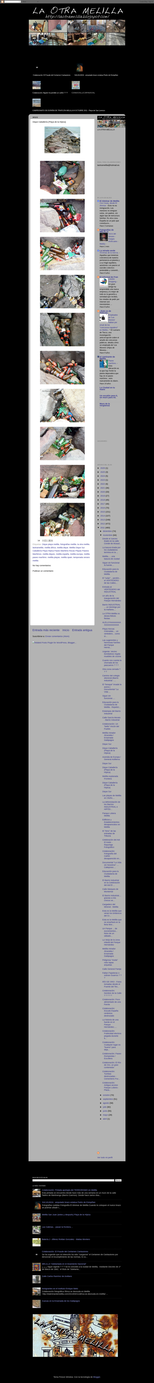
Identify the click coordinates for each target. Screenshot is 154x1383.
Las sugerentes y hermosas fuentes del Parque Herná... (111, 644)
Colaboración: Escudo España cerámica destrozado (110, 1012)
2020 (103, 492)
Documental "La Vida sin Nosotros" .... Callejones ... (111, 864)
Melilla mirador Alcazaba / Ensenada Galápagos (109, 736)
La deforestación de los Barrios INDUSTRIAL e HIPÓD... (111, 805)
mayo (105, 1115)
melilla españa (62, 554)
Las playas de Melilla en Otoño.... (111, 796)
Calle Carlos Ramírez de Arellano (57, 1276)
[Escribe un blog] (45, 540)
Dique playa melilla (50, 544)
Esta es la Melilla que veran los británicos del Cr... (112, 913)
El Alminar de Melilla (109, 201)
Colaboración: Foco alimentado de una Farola (111, 1001)
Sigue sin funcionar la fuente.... (111, 564)
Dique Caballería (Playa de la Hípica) (109, 750)
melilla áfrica (50, 547)
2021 (103, 488)
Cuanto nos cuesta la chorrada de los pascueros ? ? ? (111, 662)
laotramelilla (38, 547)
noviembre (108, 535)
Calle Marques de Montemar (110, 890)
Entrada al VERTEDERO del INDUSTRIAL (111, 589)
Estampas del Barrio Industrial (111, 712)
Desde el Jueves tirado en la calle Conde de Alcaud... (111, 541)
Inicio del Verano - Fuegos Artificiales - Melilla (109, 239)
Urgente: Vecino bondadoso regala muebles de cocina (111, 654)
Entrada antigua (82, 630)
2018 (103, 500)
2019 (103, 496)
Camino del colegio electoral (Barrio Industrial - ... (111, 678)
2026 (103, 468)
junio (105, 1111)
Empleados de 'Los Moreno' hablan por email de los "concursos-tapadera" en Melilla (109, 322)
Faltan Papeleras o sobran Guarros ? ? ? (112, 975)
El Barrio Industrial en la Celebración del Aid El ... (111, 882)
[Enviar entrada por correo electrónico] (38, 540)
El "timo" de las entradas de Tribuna (109, 833)
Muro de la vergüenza (105, 405)
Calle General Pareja (111, 969)
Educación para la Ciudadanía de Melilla (110, 571)
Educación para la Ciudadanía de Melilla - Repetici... (111, 704)
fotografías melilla (68, 544)
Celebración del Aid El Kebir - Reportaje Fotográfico (111, 843)
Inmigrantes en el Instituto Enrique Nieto (60, 1288)
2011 (102, 528)
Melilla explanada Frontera (110, 777)
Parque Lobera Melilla (109, 814)
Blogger (96, 1377)
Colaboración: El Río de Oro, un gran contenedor (111, 1065)
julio (105, 1107)
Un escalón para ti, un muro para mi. (109, 397)
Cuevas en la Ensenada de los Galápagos (61, 1301)
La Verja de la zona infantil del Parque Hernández (111, 942)
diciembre (107, 531)
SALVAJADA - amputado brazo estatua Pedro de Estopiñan (96, 75)
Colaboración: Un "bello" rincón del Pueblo (110, 726)
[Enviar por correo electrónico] (43, 540)
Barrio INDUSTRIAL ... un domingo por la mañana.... (111, 607)
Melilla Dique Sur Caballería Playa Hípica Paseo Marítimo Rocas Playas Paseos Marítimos (61, 550)
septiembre (108, 1099)
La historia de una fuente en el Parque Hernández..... (110, 1023)
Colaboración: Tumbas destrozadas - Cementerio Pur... (111, 1075)
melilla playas (54, 557)
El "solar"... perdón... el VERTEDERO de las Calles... (111, 580)
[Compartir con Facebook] (50, 540)
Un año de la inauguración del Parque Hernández (111, 598)
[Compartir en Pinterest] (52, 540)
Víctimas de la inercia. (109, 253)
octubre (106, 1095)
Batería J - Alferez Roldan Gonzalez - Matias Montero (66, 1239)
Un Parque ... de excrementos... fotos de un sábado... (109, 932)
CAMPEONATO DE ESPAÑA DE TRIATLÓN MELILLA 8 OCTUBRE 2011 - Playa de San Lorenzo (68, 110)
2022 (103, 484)
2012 (103, 524)
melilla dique (62, 547)
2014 (103, 516)
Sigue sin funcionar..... (108, 697)
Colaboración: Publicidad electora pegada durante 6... (111, 1034)
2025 (103, 472)
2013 (103, 520)
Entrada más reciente (46, 630)
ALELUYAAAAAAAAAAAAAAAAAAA (111, 623)
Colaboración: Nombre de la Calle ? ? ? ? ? (111, 993)
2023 (103, 480)
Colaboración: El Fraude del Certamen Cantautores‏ (51, 75)
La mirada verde (107, 250)
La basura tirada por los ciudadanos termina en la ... (111, 549)
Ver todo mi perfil (105, 1157)
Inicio (65, 630)
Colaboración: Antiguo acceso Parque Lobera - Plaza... (110, 1086)
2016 (103, 508)
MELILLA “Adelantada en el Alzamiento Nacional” (64, 1264)
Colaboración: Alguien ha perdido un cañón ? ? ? (50, 93)
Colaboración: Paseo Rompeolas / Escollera (111, 1056)
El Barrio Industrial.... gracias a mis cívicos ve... (111, 898)
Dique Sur (106, 744)
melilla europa (76, 554)
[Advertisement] (72, 52)
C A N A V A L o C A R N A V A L (83, 93)
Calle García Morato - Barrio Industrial (111, 718)
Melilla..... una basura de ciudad (111, 557)
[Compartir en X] (47, 540)
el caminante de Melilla (107, 358)
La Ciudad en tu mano (107, 388)
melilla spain (66, 557)
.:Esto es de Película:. (105, 312)
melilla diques (49, 554)
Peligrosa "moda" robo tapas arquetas (110, 962)
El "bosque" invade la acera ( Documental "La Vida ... (111, 688)
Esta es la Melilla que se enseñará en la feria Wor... (112, 922)
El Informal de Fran (109, 277)
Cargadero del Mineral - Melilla (110, 905)
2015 (103, 512)
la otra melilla (83, 544)
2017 (103, 504)
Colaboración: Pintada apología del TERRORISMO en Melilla (69, 1190)
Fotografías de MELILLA (107, 231)
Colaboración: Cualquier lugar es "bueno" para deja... (111, 1046)
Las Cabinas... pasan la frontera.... (57, 1227)
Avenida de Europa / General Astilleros (111, 758)
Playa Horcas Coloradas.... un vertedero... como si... (111, 632)
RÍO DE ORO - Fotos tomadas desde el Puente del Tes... (111, 984)
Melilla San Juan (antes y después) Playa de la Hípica (66, 1214)
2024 (103, 476)
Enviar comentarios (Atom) (57, 636)
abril (105, 1119)
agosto (106, 1103)
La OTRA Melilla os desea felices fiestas (111, 616)
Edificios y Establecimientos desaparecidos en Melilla (111, 823)
